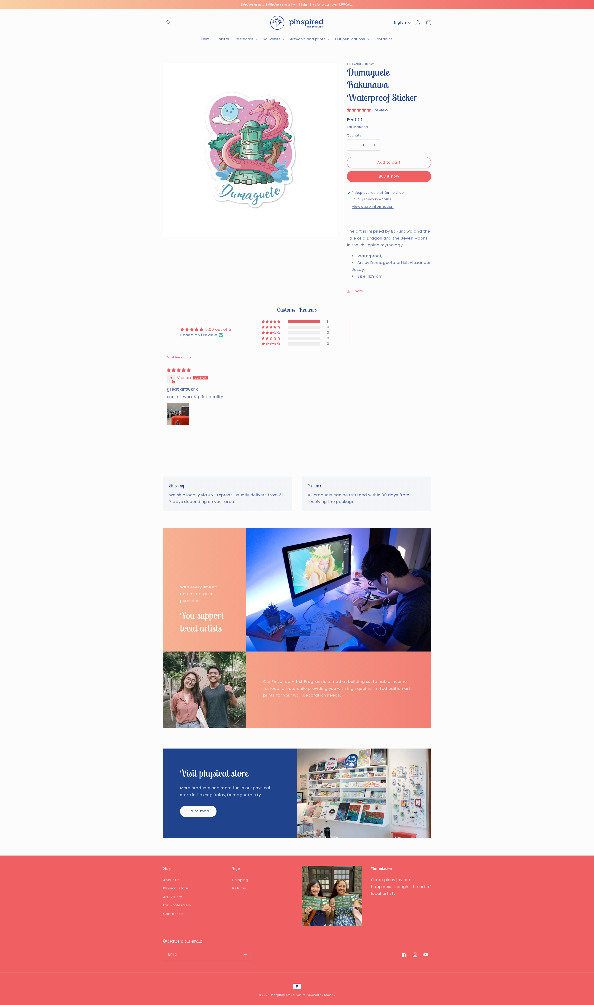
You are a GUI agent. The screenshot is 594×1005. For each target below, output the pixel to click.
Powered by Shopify (321, 995)
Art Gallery (172, 897)
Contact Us (173, 913)
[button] (168, 22)
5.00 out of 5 (218, 329)
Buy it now (389, 176)
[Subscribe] (245, 954)
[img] (179, 370)
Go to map (198, 811)
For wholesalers (177, 905)
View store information (373, 206)
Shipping (240, 880)
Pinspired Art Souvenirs (288, 995)
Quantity (354, 135)
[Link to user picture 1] (178, 414)
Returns (239, 888)
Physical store (175, 888)
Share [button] (357, 291)
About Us (171, 880)
